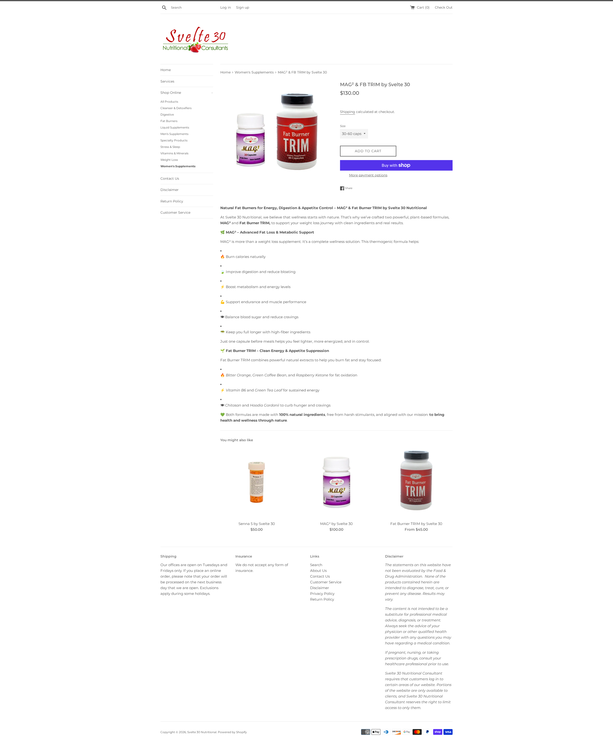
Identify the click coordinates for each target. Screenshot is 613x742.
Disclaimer (169, 190)
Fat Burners (168, 121)
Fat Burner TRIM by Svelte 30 (416, 523)
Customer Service (175, 212)
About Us (318, 570)
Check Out (444, 7)
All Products (169, 101)
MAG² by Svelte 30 (336, 523)
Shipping (347, 112)
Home (165, 70)
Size (343, 126)
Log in (225, 7)
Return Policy (171, 201)
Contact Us (169, 178)
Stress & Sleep (170, 147)
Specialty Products (173, 140)
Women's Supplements (177, 166)
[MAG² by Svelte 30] (336, 482)
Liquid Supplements (174, 127)
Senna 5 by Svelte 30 (256, 523)
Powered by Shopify (232, 732)
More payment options (368, 175)
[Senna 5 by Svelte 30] (256, 482)
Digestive (167, 114)
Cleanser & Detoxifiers (176, 108)
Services (167, 81)
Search (316, 565)
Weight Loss (169, 160)
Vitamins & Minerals (174, 153)
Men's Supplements (174, 134)
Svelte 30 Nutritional (201, 732)
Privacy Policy (322, 593)
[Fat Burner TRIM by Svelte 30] (416, 482)
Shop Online (186, 92)
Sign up (242, 7)
